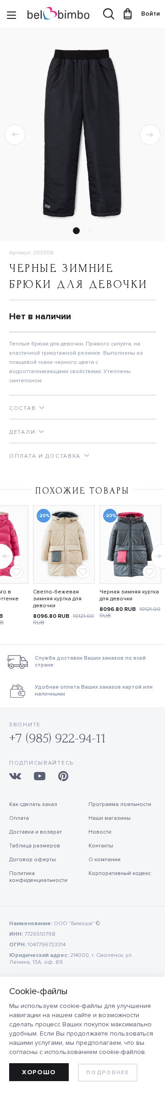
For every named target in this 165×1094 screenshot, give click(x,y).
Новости (99, 832)
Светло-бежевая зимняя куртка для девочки (57, 598)
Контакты (100, 845)
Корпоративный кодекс (119, 873)
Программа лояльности (119, 804)
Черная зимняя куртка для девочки (129, 595)
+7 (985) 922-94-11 (57, 738)
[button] (15, 134)
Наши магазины (109, 818)
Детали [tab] (22, 432)
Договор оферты (32, 859)
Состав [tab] (22, 408)
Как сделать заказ (33, 804)
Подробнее (107, 1072)
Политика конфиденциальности (38, 877)
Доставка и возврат (35, 832)
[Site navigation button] (11, 16)
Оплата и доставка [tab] (45, 456)
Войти (146, 13)
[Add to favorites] (16, 572)
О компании (104, 859)
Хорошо (39, 1072)
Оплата (19, 818)
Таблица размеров (34, 845)
